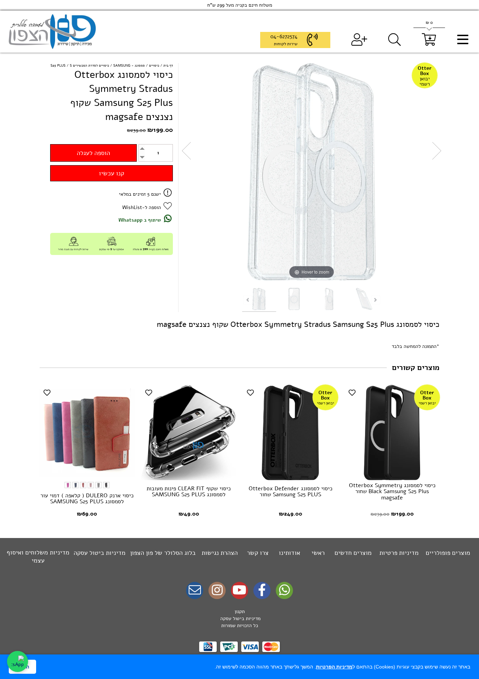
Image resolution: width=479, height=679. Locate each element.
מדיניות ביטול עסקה (100, 553)
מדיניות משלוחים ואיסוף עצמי (38, 556)
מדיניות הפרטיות (334, 667)
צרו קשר (258, 553)
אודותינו (289, 553)
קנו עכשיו (111, 173)
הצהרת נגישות (220, 553)
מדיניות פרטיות (399, 553)
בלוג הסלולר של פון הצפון (163, 553)
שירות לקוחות (285, 44)
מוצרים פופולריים (448, 553)
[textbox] (239, 618)
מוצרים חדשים (353, 553)
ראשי (318, 553)
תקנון (240, 611)
